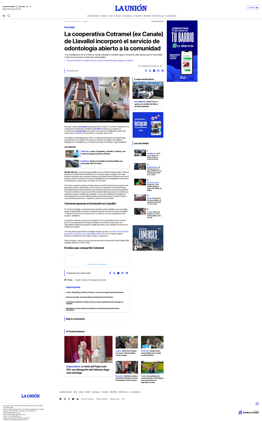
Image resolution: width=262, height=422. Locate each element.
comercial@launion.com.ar (18, 414)
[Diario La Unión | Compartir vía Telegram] (162, 71)
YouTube (73, 399)
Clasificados (171, 16)
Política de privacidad (101, 399)
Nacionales (128, 16)
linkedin (77, 399)
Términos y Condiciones (87, 399)
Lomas (111, 16)
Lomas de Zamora (75, 21)
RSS (123, 399)
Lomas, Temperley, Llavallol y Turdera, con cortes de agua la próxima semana (94, 292)
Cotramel (84, 280)
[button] (252, 8)
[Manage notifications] (257, 403)
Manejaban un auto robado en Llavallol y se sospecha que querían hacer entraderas (92, 309)
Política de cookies (115, 399)
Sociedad (138, 16)
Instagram (60, 399)
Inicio (104, 16)
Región (118, 16)
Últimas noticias (93, 16)
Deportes (147, 16)
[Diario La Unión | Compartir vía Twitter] (150, 71)
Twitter (65, 399)
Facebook (68, 399)
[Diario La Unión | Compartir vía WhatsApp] (154, 71)
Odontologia (92, 280)
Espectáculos (158, 16)
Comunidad (102, 280)
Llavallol (77, 280)
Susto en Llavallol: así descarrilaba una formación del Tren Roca (89, 297)
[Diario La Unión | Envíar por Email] (158, 71)
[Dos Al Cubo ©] (249, 414)
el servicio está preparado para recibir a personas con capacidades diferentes (96, 232)
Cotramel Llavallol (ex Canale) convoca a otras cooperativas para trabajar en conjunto (99, 60)
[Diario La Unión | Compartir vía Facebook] (146, 71)
